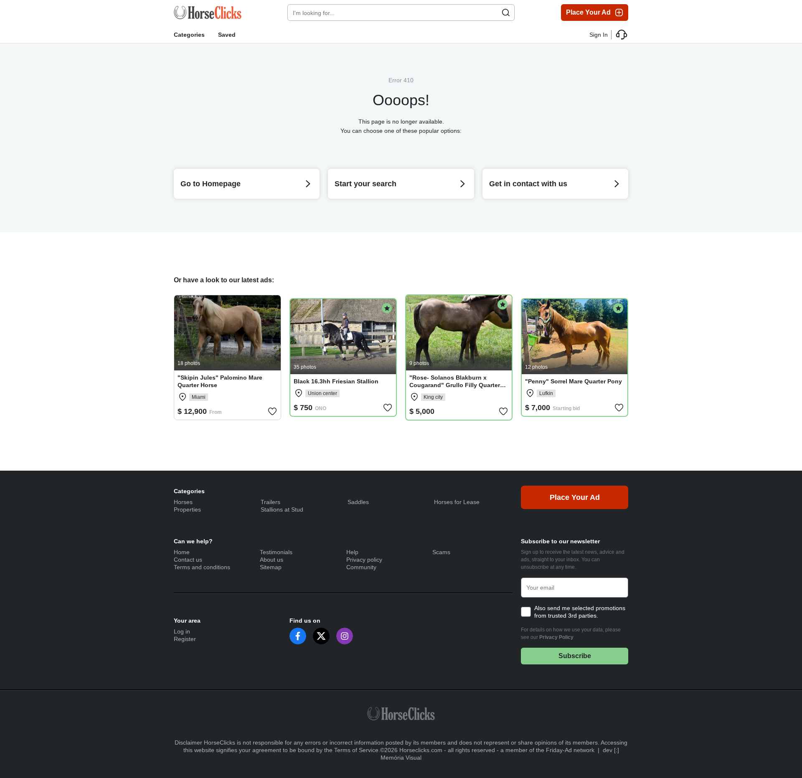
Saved (227, 34)
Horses (183, 502)
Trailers (270, 502)
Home (182, 552)
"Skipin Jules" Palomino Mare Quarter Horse (220, 381)
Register (185, 639)
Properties (187, 509)
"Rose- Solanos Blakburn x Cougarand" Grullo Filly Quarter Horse (454, 385)
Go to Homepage (210, 184)
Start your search (365, 184)
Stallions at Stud (282, 509)
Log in (182, 631)
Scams (441, 552)
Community (361, 567)
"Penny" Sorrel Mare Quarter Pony (573, 381)
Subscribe (574, 655)
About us (271, 559)
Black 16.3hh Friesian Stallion (336, 381)
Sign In (598, 34)
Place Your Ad (588, 12)
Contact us (188, 559)
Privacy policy (364, 559)
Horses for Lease (457, 502)
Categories (189, 34)
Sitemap (271, 567)
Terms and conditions (202, 567)
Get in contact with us (528, 184)
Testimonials (276, 552)
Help (352, 552)
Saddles (358, 502)
